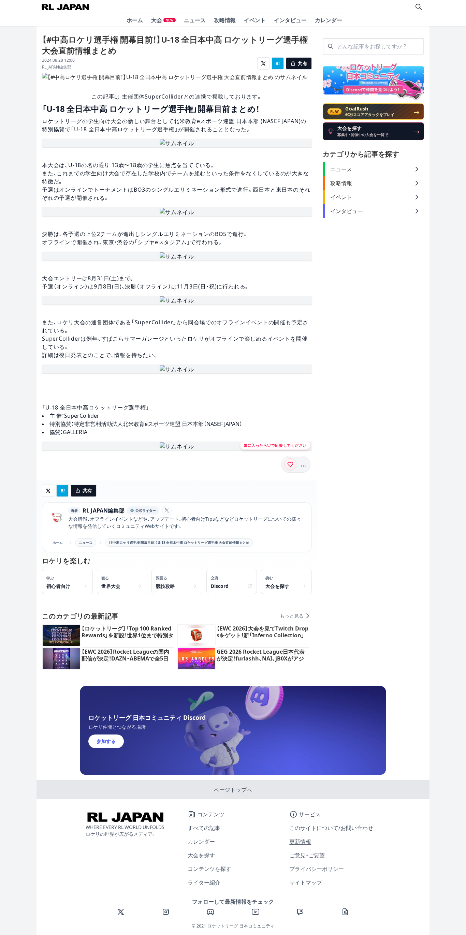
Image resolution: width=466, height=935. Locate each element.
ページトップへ (233, 789)
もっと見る (292, 615)
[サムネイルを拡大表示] (177, 143)
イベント (255, 20)
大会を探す (201, 855)
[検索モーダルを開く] (418, 7)
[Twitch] (300, 912)
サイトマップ (305, 882)
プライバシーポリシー (316, 869)
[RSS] (345, 912)
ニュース (195, 20)
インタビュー (290, 20)
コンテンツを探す (209, 869)
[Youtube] (255, 912)
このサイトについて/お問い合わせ (331, 828)
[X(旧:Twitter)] (121, 912)
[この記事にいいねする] (290, 464)
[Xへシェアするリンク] (263, 63)
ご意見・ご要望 (307, 855)
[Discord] (210, 912)
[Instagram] (166, 912)
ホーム (135, 20)
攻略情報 (225, 20)
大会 (162, 20)
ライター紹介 (204, 882)
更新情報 (300, 841)
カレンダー (328, 20)
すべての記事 (204, 828)
